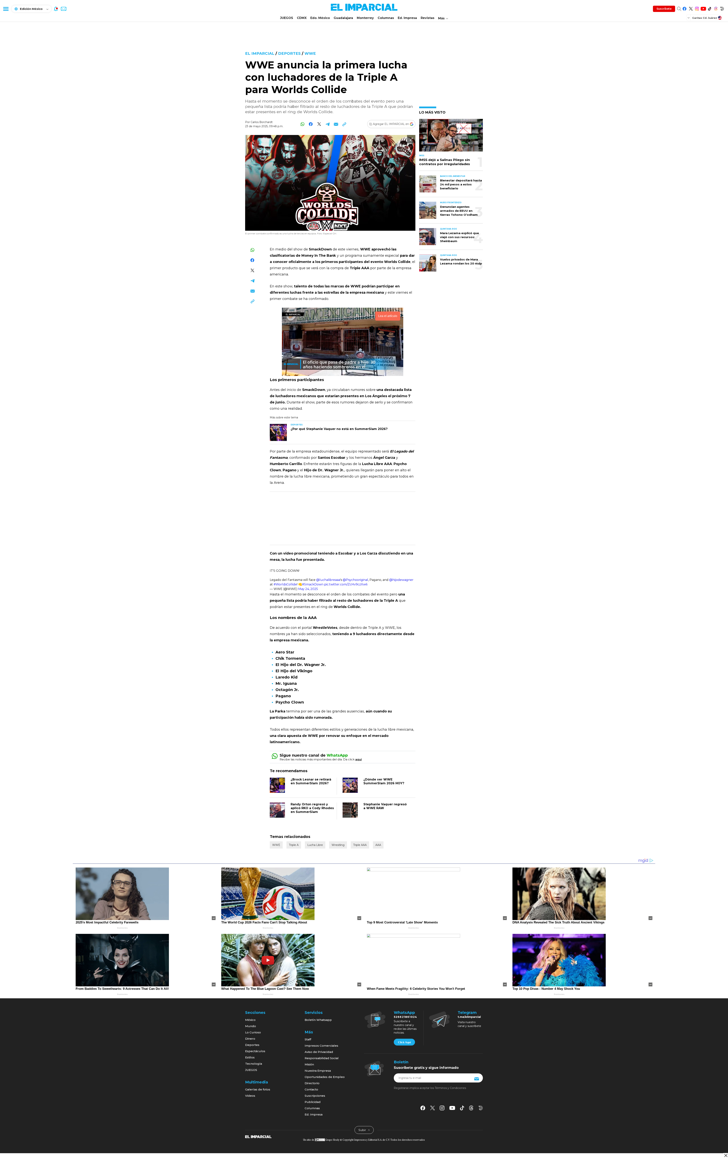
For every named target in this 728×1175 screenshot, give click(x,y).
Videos (250, 1095)
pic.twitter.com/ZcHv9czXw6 (345, 584)
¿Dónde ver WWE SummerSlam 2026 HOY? (383, 781)
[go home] (258, 1136)
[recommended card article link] (278, 432)
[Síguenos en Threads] (716, 8)
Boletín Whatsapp (318, 1020)
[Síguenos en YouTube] (703, 8)
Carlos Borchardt (262, 122)
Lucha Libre (315, 845)
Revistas (427, 18)
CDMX (302, 18)
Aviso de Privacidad (319, 1052)
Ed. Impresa (407, 18)
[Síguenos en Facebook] (684, 8)
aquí (358, 759)
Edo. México (320, 18)
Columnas (386, 18)
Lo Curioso (253, 1032)
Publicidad (313, 1102)
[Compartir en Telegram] (327, 124)
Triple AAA (360, 845)
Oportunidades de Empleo (325, 1077)
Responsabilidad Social (322, 1058)
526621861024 (405, 1016)
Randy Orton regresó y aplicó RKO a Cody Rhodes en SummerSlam (312, 808)
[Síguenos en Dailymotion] (722, 8)
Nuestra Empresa (318, 1070)
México (250, 1020)
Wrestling (338, 845)
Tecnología (253, 1063)
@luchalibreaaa (328, 580)
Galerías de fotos (257, 1089)
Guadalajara (343, 18)
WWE (310, 53)
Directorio (312, 1083)
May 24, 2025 (308, 589)
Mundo (250, 1026)
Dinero (250, 1038)
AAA (378, 845)
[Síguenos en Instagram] (697, 8)
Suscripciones (315, 1095)
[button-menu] (5, 8)
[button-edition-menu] (689, 17)
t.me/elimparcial (469, 1016)
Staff (308, 1039)
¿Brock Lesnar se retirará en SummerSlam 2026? (311, 781)
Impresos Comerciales (321, 1045)
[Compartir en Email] (336, 124)
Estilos (250, 1057)
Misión (309, 1064)
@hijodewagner (401, 580)
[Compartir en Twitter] (319, 124)
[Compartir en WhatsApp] (302, 124)
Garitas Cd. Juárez (704, 17)
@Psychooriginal (355, 580)
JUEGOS (286, 18)
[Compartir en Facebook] (311, 124)
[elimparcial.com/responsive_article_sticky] (725, 1155)
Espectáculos (255, 1051)
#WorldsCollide (285, 584)
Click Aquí (404, 1042)
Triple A (294, 845)
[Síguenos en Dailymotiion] (481, 1108)
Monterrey (365, 18)
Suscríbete (664, 8)
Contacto (311, 1089)
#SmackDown (312, 584)
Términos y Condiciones (450, 1088)
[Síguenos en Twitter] (691, 8)
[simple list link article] (451, 137)
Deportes (289, 53)
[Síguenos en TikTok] (709, 8)
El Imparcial (259, 53)
